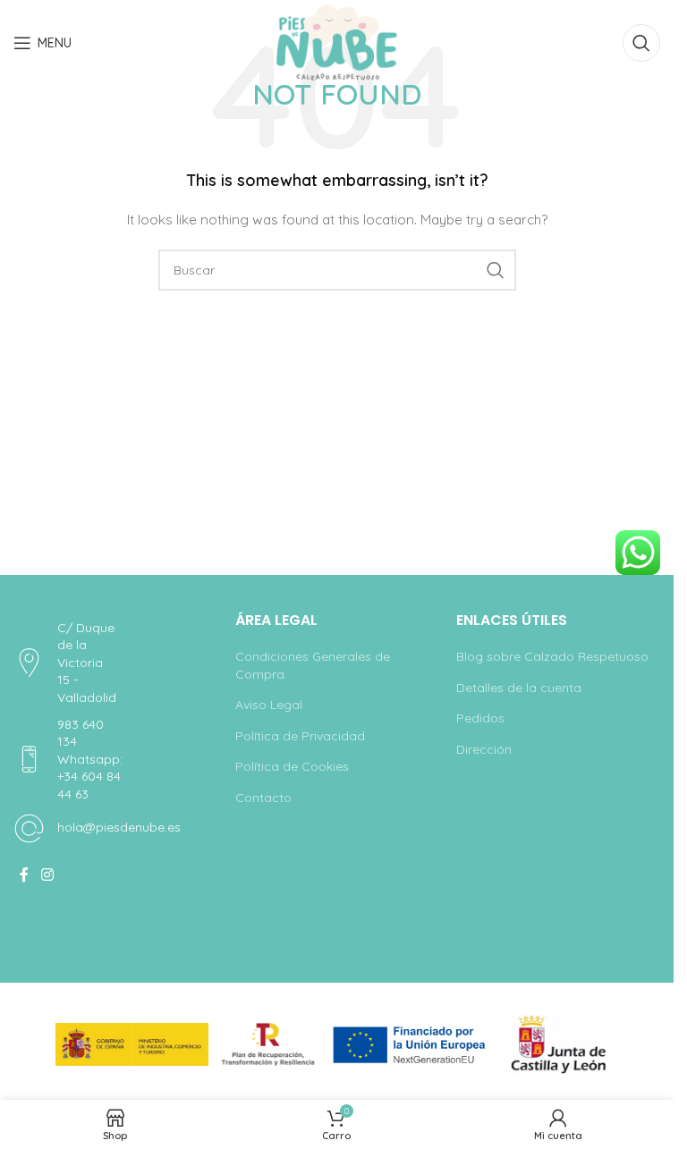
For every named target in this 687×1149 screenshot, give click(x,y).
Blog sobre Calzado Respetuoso (552, 656)
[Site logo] (336, 42)
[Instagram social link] (47, 875)
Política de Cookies (292, 766)
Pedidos (480, 718)
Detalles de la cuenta (518, 688)
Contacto (263, 798)
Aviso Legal (268, 705)
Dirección (484, 749)
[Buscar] (641, 43)
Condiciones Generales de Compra (312, 665)
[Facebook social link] (24, 875)
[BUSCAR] (495, 270)
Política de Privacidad (300, 736)
